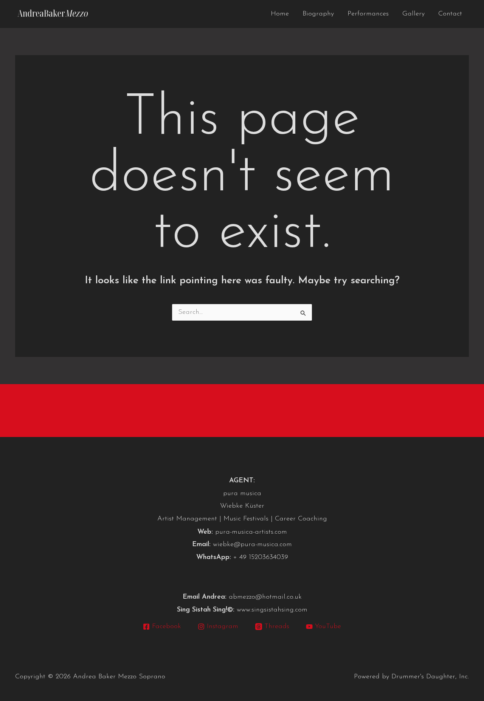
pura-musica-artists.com (251, 532)
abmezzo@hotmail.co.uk (265, 597)
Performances (368, 14)
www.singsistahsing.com (272, 610)
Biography (318, 14)
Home (280, 14)
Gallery (413, 14)
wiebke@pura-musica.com (252, 544)
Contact (450, 14)
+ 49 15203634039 (260, 557)
